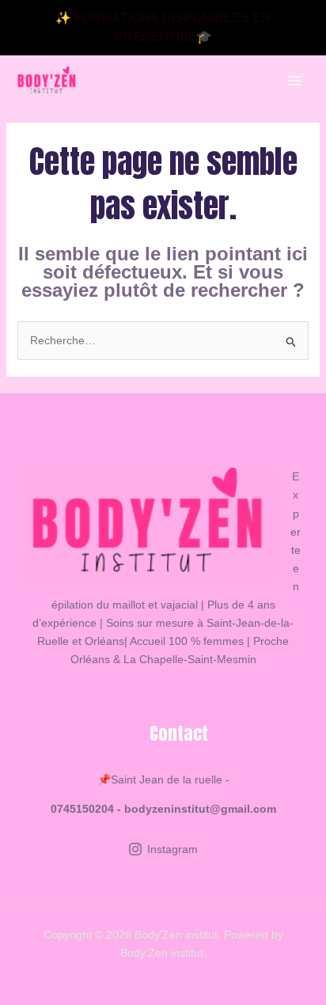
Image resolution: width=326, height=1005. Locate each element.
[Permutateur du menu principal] (294, 81)
